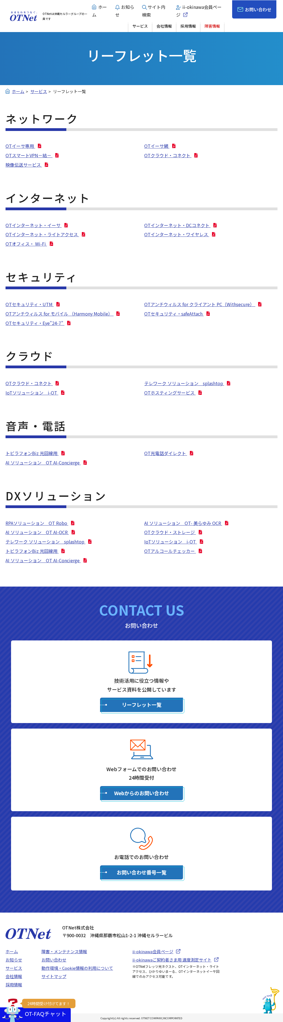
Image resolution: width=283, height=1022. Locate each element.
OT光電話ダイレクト (165, 453)
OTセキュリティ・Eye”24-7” (35, 323)
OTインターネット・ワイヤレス (176, 234)
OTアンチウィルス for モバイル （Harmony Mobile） (60, 313)
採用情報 (188, 26)
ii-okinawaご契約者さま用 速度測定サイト (171, 960)
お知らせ (14, 960)
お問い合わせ (258, 9)
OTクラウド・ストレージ (170, 532)
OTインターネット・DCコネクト (177, 225)
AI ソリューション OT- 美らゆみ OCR (183, 523)
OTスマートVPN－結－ (29, 155)
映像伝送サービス (24, 164)
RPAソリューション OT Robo (37, 523)
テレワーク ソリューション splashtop (184, 383)
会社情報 (164, 26)
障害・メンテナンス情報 (64, 951)
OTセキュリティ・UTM (30, 304)
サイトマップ (53, 976)
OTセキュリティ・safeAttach (174, 313)
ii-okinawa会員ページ (152, 951)
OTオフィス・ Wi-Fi (26, 243)
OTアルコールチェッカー (170, 551)
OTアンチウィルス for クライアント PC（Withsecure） (199, 304)
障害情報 (212, 26)
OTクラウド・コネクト (168, 155)
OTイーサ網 (156, 146)
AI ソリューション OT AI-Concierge (43, 462)
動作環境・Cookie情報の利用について (77, 968)
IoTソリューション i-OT (32, 392)
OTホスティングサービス (170, 392)
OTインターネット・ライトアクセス (42, 234)
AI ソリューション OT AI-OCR (37, 532)
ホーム (12, 951)
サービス (140, 26)
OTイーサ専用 (20, 146)
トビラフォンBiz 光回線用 (32, 453)
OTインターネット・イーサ (34, 225)
